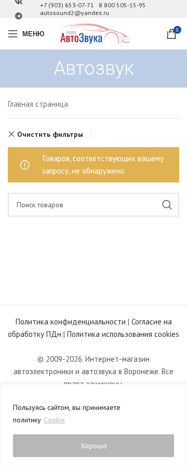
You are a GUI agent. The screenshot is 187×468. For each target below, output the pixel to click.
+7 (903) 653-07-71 (67, 5)
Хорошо (94, 445)
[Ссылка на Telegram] (18, 16)
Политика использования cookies (123, 334)
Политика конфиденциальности (71, 322)
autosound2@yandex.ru (74, 13)
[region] (93, 426)
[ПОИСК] (167, 205)
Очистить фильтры (50, 134)
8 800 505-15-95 (122, 5)
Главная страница (38, 104)
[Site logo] (93, 33)
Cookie (54, 419)
